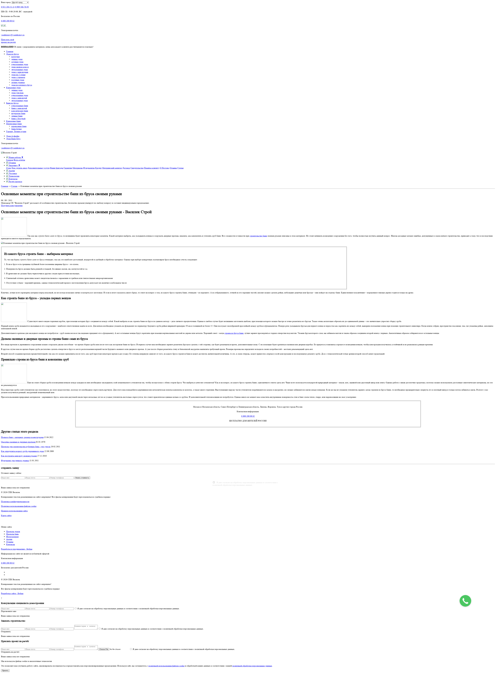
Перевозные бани (14, 123)
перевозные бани (18, 126)
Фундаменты (89, 168)
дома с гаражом (18, 77)
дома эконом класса (20, 67)
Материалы (78, 168)
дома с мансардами (19, 72)
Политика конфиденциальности (15, 501)
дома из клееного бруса (21, 85)
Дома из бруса (12, 54)
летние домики (18, 82)
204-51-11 (8, 7)
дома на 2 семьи (18, 74)
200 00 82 (7, 21)
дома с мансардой (19, 98)
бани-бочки (16, 129)
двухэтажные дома (19, 69)
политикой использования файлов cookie (166, 666)
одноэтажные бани (19, 105)
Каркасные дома (13, 87)
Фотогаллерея (12, 536)
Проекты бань (12, 534)
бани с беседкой (18, 118)
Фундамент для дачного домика (15, 460)
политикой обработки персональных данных (252, 666)
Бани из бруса (12, 103)
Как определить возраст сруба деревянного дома (22, 451)
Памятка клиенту (151, 168)
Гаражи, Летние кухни (16, 131)
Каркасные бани (13, 121)
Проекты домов (13, 531)
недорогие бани (18, 113)
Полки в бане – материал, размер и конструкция (22, 437)
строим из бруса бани (233, 333)
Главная (9, 51)
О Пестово (164, 168)
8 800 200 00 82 (248, 416)
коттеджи (15, 56)
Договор (126, 168)
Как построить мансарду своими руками (19, 456)
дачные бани (16, 116)
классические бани (19, 111)
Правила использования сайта (14, 511)
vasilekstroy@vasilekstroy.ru (12, 35)
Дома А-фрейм (12, 136)
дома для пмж (17, 92)
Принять (5, 671)
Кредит (98, 168)
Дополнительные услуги (38, 168)
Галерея (9, 160)
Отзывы (173, 168)
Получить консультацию (12, 205)
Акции (9, 539)
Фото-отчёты (19, 160)
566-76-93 (22, 7)
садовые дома (17, 62)
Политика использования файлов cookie (18, 506)
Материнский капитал (112, 168)
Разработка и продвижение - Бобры (16, 549)
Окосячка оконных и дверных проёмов (18, 442)
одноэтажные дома (19, 64)
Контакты (10, 544)
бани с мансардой (19, 108)
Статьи (180, 168)
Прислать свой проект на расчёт (8, 40)
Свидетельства (137, 168)
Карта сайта (6, 515)
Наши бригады (56, 168)
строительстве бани (258, 236)
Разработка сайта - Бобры (12, 593)
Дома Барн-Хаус (13, 138)
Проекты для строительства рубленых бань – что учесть (25, 446)
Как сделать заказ (19, 168)
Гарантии (68, 168)
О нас (8, 168)
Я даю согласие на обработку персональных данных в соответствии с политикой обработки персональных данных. (245, 483)
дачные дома (16, 59)
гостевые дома (17, 80)
